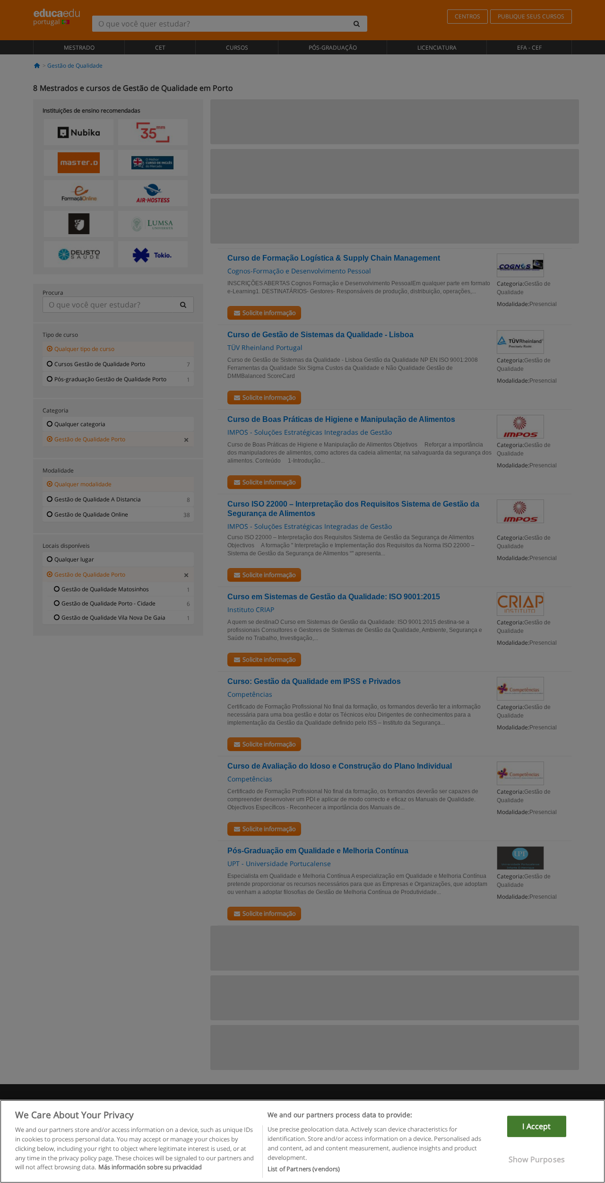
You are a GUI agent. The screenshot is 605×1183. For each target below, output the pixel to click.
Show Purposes (537, 1159)
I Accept (536, 1126)
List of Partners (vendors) (304, 1168)
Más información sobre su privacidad (150, 1167)
